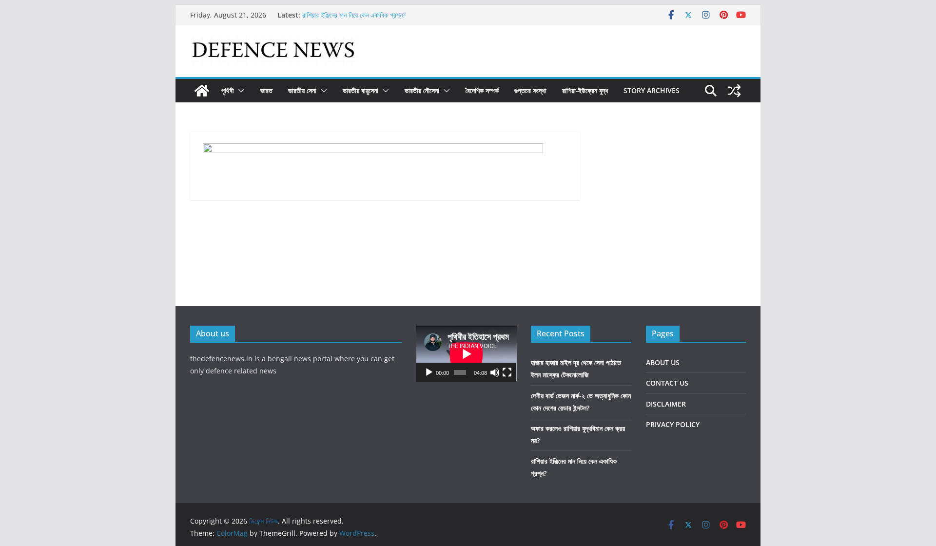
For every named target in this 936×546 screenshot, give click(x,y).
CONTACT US (667, 383)
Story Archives (652, 90)
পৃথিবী (227, 90)
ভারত (266, 90)
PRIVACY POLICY (673, 424)
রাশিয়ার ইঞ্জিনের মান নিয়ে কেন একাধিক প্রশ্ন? (354, 16)
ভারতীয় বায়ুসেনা (360, 90)
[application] (466, 354)
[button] (239, 91)
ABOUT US (663, 362)
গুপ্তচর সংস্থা (530, 90)
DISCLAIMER (666, 404)
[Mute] (495, 372)
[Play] (429, 372)
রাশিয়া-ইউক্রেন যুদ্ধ (585, 90)
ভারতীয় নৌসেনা (422, 90)
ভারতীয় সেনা (302, 90)
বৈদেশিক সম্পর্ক (482, 90)
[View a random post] (734, 90)
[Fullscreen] (507, 372)
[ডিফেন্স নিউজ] (202, 90)
